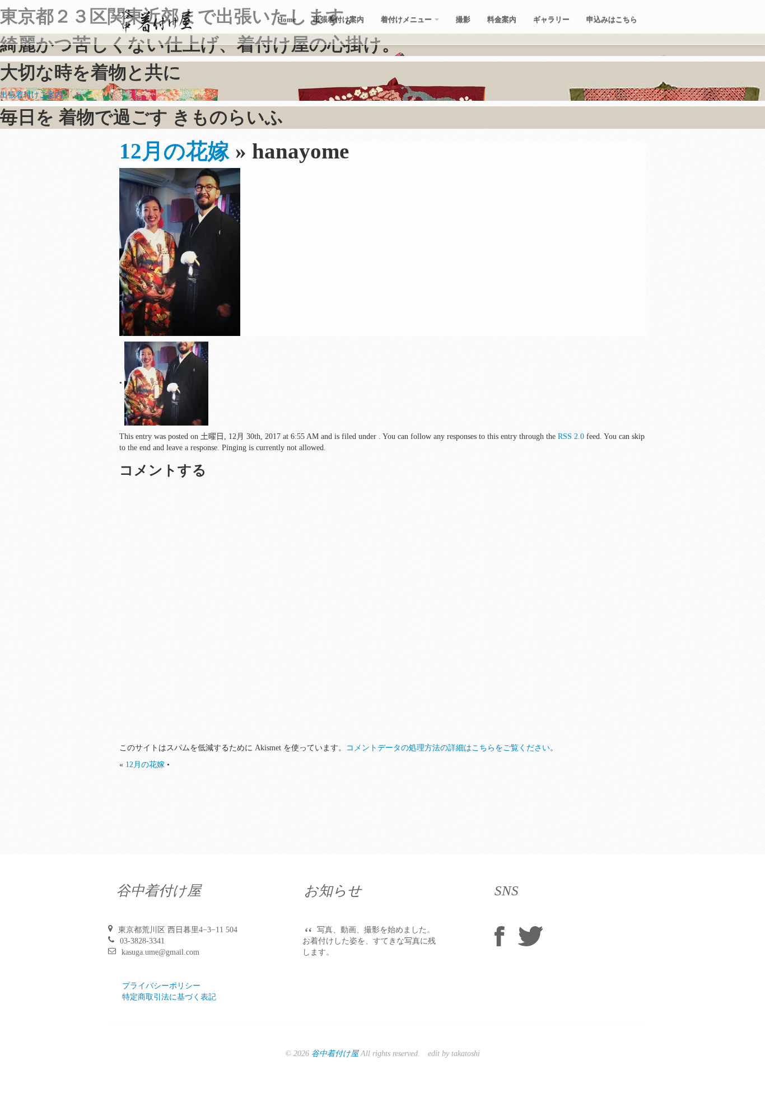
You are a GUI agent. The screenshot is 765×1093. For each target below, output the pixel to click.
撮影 (463, 19)
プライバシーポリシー (161, 986)
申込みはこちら (611, 19)
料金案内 (501, 19)
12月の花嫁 (174, 151)
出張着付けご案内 (31, 95)
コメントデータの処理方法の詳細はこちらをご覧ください (448, 748)
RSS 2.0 (571, 436)
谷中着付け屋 (334, 1053)
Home (286, 19)
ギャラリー (551, 19)
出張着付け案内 (338, 19)
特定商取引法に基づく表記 (169, 997)
